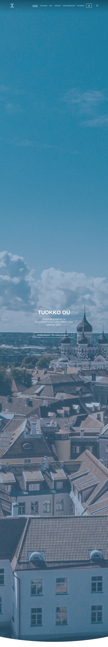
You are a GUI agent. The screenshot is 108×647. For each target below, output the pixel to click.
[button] (54, 335)
